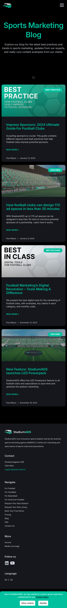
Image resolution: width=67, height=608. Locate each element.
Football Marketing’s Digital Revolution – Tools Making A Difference (28, 289)
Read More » (12, 149)
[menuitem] (6, 580)
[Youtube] (12, 563)
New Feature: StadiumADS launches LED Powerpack (27, 371)
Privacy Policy (42, 597)
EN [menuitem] (6, 579)
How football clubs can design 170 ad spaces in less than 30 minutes (33, 207)
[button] (33, 77)
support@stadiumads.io (15, 469)
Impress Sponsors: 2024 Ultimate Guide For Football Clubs (32, 126)
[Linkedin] (7, 563)
